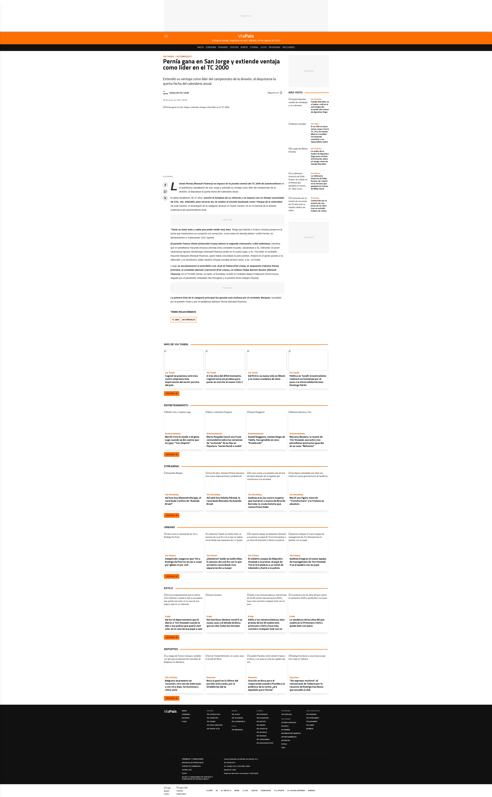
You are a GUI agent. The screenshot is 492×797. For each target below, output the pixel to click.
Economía (285, 730)
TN (217, 790)
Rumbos (309, 729)
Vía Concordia (263, 739)
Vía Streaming (312, 718)
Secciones (288, 47)
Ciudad (254, 790)
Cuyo (264, 47)
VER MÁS (170, 393)
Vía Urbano (311, 714)
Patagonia (274, 47)
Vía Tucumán (237, 718)
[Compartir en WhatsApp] (165, 191)
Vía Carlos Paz (213, 714)
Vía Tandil (211, 721)
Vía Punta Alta (213, 729)
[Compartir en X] (165, 198)
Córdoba (211, 47)
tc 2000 (175, 319)
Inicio (200, 47)
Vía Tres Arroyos (215, 725)
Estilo (284, 744)
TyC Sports (279, 790)
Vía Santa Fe (262, 729)
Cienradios (266, 790)
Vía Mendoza (237, 730)
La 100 (245, 790)
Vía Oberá (261, 725)
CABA (184, 721)
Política (285, 726)
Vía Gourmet (311, 721)
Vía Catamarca (238, 721)
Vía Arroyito (212, 718)
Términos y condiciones (193, 759)
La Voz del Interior (296, 790)
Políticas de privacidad (192, 763)
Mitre (236, 790)
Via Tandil (168, 56)
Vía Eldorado (263, 718)
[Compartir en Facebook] (165, 185)
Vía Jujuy (236, 714)
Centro (234, 47)
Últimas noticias (288, 722)
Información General (291, 733)
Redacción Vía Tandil (179, 92)
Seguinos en (273, 93)
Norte (244, 47)
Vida (283, 748)
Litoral (254, 47)
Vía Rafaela (262, 732)
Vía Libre (310, 725)
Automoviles (184, 56)
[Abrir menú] (188, 36)
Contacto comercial (191, 766)
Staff (184, 773)
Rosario (223, 47)
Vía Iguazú (261, 721)
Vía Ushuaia (286, 714)
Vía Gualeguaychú (265, 743)
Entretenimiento (289, 737)
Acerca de (187, 770)
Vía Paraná (261, 736)
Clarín (209, 790)
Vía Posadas (262, 714)
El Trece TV (226, 790)
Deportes (285, 740)
